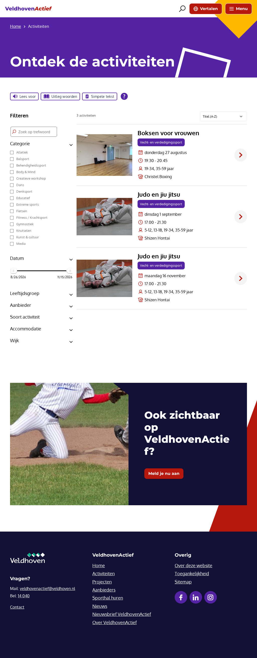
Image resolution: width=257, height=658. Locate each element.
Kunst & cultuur (27, 237)
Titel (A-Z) (210, 116)
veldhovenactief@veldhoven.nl (47, 588)
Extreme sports (27, 204)
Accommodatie (25, 328)
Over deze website (193, 565)
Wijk (14, 340)
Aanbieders (103, 590)
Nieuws (99, 606)
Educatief (23, 198)
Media (21, 244)
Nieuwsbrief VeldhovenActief (121, 614)
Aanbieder (20, 305)
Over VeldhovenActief (114, 622)
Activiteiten (103, 573)
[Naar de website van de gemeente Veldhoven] (27, 559)
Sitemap (183, 581)
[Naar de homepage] (28, 8)
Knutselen (23, 231)
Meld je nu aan (163, 473)
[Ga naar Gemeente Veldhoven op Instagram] (210, 597)
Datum (17, 258)
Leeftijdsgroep (24, 293)
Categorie (20, 143)
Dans (20, 185)
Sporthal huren (107, 598)
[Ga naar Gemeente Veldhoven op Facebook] (181, 597)
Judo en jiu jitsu (159, 194)
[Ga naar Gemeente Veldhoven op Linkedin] (195, 597)
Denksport (24, 191)
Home (98, 565)
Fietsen (21, 211)
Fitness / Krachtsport (31, 217)
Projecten (102, 581)
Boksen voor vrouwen (168, 133)
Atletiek (22, 152)
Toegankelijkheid (192, 573)
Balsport (22, 159)
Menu (242, 8)
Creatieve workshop (31, 178)
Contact (17, 607)
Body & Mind (25, 172)
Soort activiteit (25, 317)
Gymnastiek (25, 224)
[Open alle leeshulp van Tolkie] (124, 96)
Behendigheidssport (31, 165)
